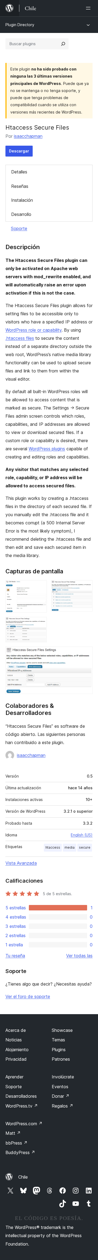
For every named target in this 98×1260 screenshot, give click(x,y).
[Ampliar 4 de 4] (85, 654)
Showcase (62, 1030)
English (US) (82, 835)
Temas (58, 1039)
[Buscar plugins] (63, 43)
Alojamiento (17, 1049)
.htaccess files (19, 338)
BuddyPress (20, 1152)
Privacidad (16, 1059)
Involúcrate (63, 1076)
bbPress (16, 1143)
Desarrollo (21, 214)
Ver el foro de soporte (27, 996)
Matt (13, 1133)
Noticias (13, 1039)
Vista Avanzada (21, 863)
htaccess (52, 847)
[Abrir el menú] (89, 8)
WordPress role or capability (33, 330)
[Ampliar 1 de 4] (39, 587)
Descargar (19, 151)
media (70, 847)
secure (84, 847)
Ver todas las (79, 955)
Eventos (60, 1086)
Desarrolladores (21, 1096)
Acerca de (15, 1030)
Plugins (59, 1049)
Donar (60, 1096)
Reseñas (19, 186)
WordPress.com (23, 1123)
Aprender (14, 1076)
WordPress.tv (21, 1106)
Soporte (19, 228)
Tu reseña (15, 955)
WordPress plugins (47, 448)
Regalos (62, 1106)
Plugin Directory (19, 24)
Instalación (22, 200)
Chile (23, 1177)
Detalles (19, 172)
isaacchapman (28, 136)
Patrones (61, 1059)
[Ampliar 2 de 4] (85, 587)
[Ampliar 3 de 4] (39, 624)
